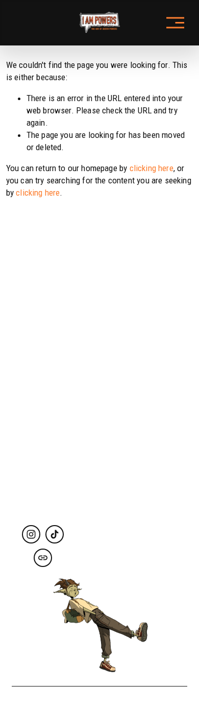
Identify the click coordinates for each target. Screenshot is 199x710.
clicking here (151, 168)
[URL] (43, 558)
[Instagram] (31, 534)
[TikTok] (54, 534)
